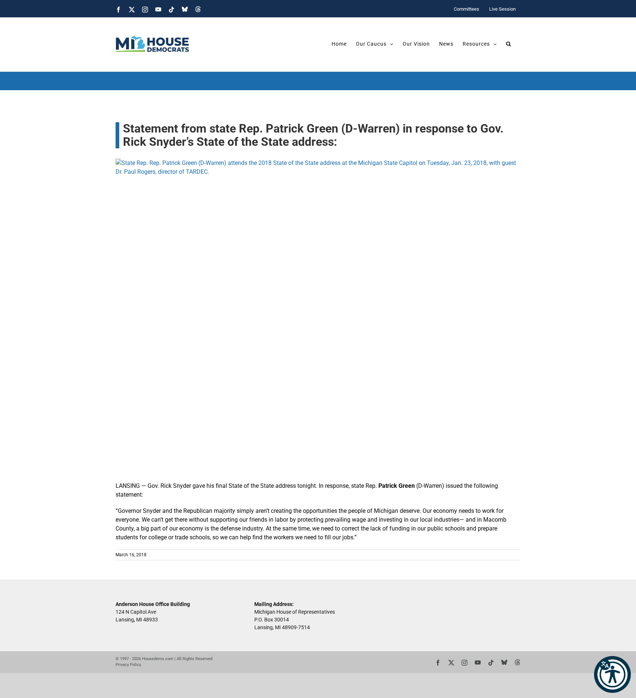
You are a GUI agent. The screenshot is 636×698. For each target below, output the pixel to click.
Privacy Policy (128, 664)
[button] (612, 674)
